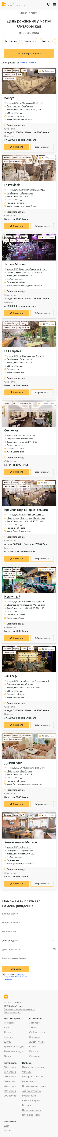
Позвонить (18, 147)
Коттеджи (10, 41)
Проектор (34, 1037)
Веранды (28, 41)
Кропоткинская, (23, 272)
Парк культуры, (13, 106)
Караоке (33, 1051)
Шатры (7, 1041)
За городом (35, 1022)
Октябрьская (27, 106)
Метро (7, 1130)
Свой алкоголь (37, 1032)
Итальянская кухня (31, 1110)
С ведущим (35, 1056)
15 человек (10, 1071)
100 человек (10, 1095)
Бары (44, 41)
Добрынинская (26, 193)
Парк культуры (26, 359)
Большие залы (29, 1081)
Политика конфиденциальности (19, 1009)
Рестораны (9, 1022)
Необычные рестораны (34, 1086)
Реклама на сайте (12, 1012)
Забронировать (42, 147)
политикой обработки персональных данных (16, 976)
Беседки (26, 1105)
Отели (7, 1056)
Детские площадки (14, 1046)
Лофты (7, 1032)
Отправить (16, 969)
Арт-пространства (31, 1090)
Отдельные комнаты (33, 1067)
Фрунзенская (39, 605)
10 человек (10, 1067)
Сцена (32, 1046)
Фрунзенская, (26, 518)
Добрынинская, (13, 438)
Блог (6, 1125)
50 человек (10, 1090)
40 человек (10, 1086)
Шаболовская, (13, 518)
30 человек (10, 1081)
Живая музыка (36, 1041)
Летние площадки (13, 1051)
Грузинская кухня (31, 1114)
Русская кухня (29, 1095)
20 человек (10, 1076)
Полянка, (11, 272)
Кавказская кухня (31, 1100)
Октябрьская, (12, 193)
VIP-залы (27, 1071)
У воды (33, 1027)
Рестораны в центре (32, 1076)
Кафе (6, 1027)
